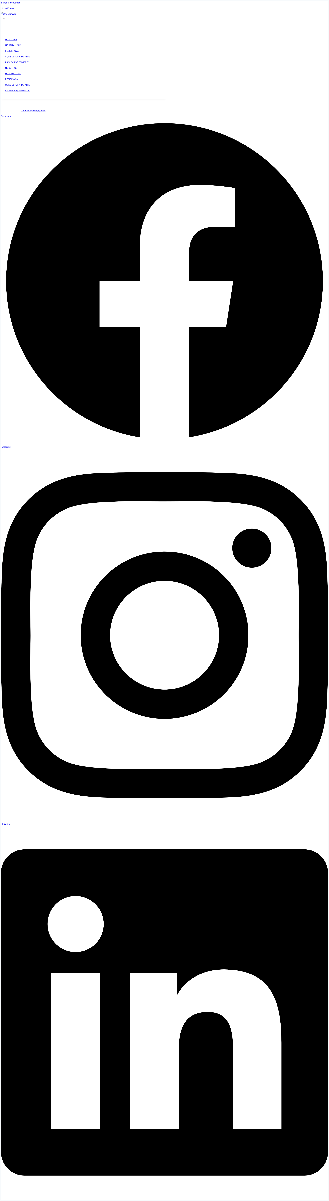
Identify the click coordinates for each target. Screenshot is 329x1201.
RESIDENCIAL (12, 51)
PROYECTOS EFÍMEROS (17, 62)
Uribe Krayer (7, 8)
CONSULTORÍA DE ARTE (17, 56)
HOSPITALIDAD (13, 45)
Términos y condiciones (33, 110)
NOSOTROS (11, 39)
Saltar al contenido (10, 2)
